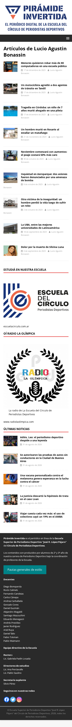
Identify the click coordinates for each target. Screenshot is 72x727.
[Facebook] (6, 699)
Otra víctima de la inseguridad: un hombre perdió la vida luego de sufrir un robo (43, 202)
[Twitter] (13, 699)
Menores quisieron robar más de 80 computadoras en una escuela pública (44, 64)
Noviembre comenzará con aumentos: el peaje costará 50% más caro (44, 153)
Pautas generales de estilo (25, 570)
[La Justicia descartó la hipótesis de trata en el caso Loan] (10, 503)
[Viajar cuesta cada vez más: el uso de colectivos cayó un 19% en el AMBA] (10, 520)
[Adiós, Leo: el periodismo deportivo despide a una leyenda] (10, 444)
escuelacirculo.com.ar (16, 326)
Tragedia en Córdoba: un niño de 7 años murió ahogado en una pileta (41, 109)
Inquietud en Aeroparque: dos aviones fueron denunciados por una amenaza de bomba (44, 177)
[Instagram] (19, 699)
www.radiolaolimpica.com (18, 421)
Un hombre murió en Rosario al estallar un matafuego (40, 131)
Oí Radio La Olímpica (19, 333)
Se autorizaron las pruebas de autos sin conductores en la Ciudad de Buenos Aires (44, 458)
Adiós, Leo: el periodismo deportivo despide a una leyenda (41, 439)
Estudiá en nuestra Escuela (24, 270)
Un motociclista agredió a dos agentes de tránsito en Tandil (44, 86)
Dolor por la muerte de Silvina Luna (42, 247)
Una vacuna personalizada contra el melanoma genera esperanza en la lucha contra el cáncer (44, 478)
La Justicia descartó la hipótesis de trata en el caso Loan (44, 497)
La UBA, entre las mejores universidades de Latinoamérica (40, 226)
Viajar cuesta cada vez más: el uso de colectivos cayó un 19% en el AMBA (42, 515)
